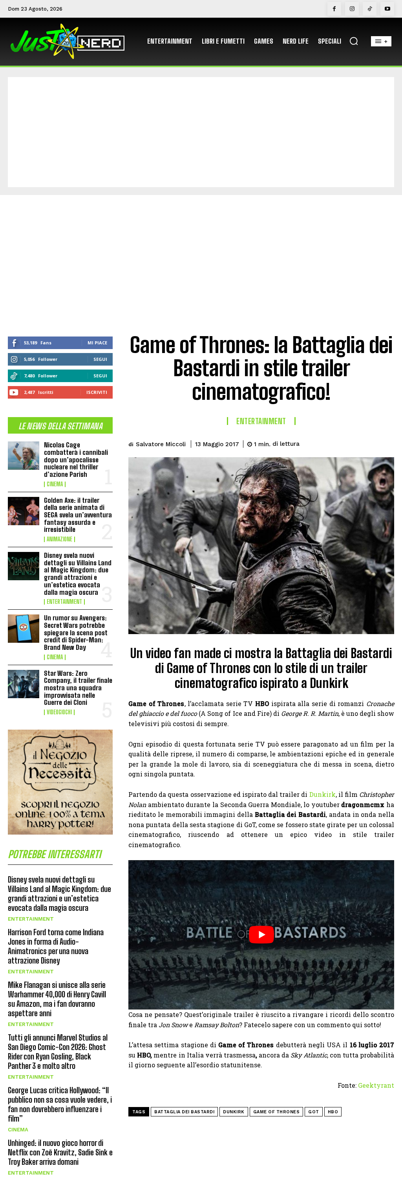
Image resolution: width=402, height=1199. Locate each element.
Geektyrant (376, 1085)
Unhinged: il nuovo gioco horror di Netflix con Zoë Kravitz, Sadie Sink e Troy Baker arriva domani (60, 1152)
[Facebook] (334, 9)
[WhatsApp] (367, 443)
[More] (386, 443)
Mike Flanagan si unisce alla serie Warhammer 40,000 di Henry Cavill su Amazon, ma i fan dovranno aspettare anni (57, 999)
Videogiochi (59, 712)
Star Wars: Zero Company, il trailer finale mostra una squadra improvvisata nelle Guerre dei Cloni (78, 688)
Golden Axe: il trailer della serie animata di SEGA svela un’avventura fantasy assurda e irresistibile (78, 515)
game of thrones (276, 1111)
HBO (333, 1111)
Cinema (55, 484)
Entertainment (64, 602)
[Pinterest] (349, 443)
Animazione (59, 539)
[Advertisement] (201, 132)
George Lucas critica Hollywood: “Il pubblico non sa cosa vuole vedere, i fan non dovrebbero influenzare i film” (60, 1104)
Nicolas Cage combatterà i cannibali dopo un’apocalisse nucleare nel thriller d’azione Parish (76, 459)
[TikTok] (369, 9)
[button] (353, 40)
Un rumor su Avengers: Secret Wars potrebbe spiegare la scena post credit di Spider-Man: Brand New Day (76, 632)
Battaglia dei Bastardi (184, 1111)
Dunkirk (322, 794)
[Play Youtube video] (261, 935)
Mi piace (97, 343)
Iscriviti (96, 392)
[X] (331, 443)
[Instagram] (352, 9)
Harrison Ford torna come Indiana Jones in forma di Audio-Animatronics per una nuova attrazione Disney (56, 946)
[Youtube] (387, 9)
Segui (100, 359)
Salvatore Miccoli (161, 444)
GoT (313, 1111)
